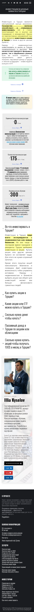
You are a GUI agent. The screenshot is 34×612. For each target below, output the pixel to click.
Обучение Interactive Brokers (10, 572)
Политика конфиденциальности (11, 535)
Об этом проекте (7, 528)
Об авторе (5, 530)
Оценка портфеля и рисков (10, 560)
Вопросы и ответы (7, 587)
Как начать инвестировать (10, 600)
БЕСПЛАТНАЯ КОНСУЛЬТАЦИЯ (12, 463)
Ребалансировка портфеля (10, 558)
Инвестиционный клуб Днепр (11, 540)
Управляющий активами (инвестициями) (14, 567)
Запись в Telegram (16, 128)
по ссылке (20, 216)
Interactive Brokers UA (8, 589)
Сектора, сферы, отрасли (9, 595)
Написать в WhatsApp (16, 91)
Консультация (6, 549)
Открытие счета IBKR (8, 553)
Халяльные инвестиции (9, 564)
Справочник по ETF (7, 585)
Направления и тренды (9, 593)
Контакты (5, 537)
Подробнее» (5, 517)
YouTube (7, 473)
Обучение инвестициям (9, 570)
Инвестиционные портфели (10, 591)
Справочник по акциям (8, 583)
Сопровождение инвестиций (10, 554)
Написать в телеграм (16, 84)
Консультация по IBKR (9, 551)
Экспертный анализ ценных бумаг (12, 562)
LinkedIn (7, 468)
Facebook (7, 477)
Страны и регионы (7, 597)
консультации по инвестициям (16, 142)
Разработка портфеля (8, 556)
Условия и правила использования (12, 533)
